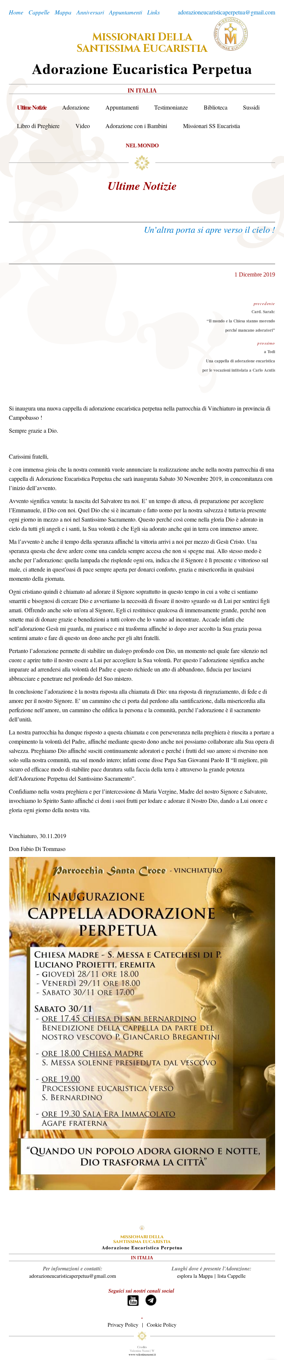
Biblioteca (215, 107)
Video (82, 126)
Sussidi (251, 107)
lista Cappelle (231, 1275)
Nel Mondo (142, 145)
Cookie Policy (161, 1324)
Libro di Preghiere (38, 126)
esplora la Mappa (195, 1275)
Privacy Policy (123, 1324)
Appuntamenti (122, 107)
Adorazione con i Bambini (136, 126)
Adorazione (75, 107)
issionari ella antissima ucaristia (142, 43)
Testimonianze (171, 107)
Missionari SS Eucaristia (211, 126)
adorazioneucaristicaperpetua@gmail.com (226, 12)
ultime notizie (142, 185)
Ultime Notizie (31, 107)
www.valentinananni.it (142, 1354)
